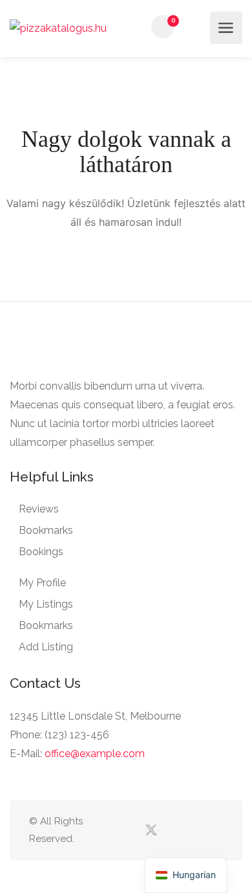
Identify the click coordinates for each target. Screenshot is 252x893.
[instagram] (215, 830)
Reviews (39, 509)
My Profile (42, 583)
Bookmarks (46, 530)
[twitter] (151, 830)
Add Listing (46, 647)
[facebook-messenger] (193, 830)
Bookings (41, 552)
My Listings (46, 604)
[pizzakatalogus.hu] (58, 28)
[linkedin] (172, 830)
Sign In (196, 27)
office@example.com (95, 753)
